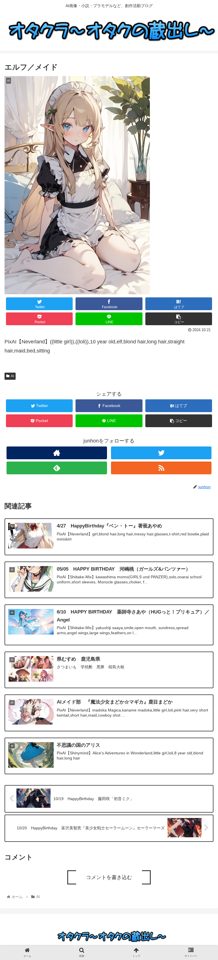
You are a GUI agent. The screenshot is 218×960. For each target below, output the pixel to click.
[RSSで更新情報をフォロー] (161, 468)
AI (12, 376)
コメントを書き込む (109, 877)
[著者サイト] (57, 452)
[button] (201, 653)
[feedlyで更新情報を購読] (57, 468)
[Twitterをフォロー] (161, 452)
